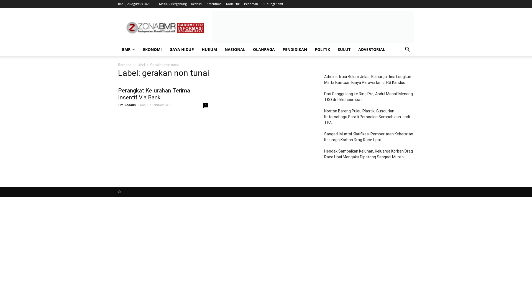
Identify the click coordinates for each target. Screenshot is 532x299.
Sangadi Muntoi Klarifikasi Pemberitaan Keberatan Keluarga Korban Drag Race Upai (368, 137)
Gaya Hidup (182, 49)
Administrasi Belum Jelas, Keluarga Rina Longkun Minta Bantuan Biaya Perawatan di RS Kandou (367, 79)
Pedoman (251, 4)
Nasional (235, 49)
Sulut (344, 49)
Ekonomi (152, 49)
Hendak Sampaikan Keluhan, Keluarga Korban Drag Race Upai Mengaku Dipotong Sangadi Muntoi (368, 154)
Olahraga (264, 49)
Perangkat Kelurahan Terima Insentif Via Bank (154, 94)
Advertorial (371, 49)
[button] (407, 50)
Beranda (124, 64)
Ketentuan (214, 4)
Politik (322, 49)
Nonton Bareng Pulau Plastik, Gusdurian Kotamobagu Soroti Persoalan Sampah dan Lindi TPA (367, 117)
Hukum (209, 49)
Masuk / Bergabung (173, 4)
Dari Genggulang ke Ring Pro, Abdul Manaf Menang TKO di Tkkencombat (368, 97)
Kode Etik (233, 4)
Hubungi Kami (272, 4)
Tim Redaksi (127, 105)
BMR (126, 49)
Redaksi (196, 4)
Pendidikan (295, 49)
